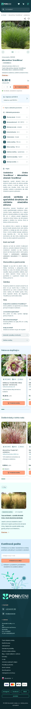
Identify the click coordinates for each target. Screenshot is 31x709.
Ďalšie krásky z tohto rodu (12, 417)
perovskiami (14, 256)
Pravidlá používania (7, 665)
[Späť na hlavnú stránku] (6, 4)
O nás (3, 659)
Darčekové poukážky (8, 648)
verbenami (6, 256)
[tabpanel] (15, 218)
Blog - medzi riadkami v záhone (11, 654)
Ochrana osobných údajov (9, 662)
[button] (12, 52)
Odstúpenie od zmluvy (8, 673)
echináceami (15, 254)
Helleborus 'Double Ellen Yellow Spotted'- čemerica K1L (12, 384)
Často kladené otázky (8, 640)
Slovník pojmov (6, 670)
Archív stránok (6, 667)
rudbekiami (24, 254)
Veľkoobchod (6, 646)
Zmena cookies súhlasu (9, 651)
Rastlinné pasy (6, 643)
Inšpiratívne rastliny (7, 512)
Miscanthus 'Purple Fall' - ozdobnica (11, 451)
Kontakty (4, 656)
